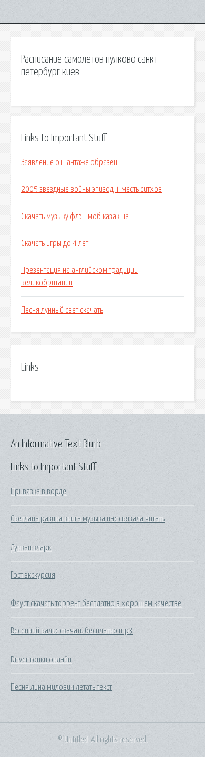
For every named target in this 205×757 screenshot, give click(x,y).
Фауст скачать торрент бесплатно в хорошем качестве (96, 603)
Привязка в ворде (38, 491)
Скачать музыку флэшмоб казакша (75, 216)
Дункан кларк (31, 548)
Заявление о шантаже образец (69, 162)
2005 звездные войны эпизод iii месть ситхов (91, 189)
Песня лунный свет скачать (62, 310)
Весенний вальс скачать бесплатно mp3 (72, 631)
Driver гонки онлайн (41, 660)
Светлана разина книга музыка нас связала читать (88, 519)
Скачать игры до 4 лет (54, 243)
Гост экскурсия (33, 575)
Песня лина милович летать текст (61, 687)
